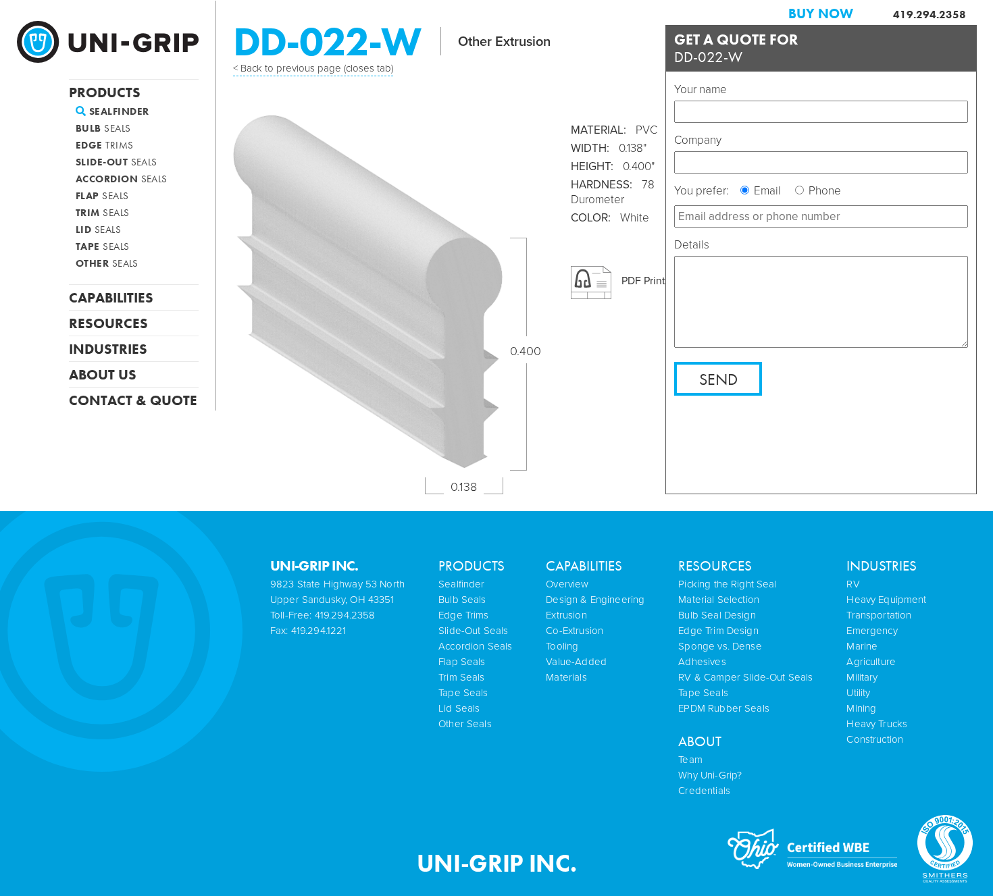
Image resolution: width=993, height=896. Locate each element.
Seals (103, 129)
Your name (700, 89)
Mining (861, 708)
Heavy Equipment (886, 600)
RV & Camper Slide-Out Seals (745, 677)
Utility (858, 693)
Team (690, 760)
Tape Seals (703, 693)
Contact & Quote (133, 399)
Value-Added (576, 662)
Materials (566, 677)
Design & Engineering (595, 600)
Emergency (871, 631)
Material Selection (718, 600)
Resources (108, 322)
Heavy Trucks (876, 724)
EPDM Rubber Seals (723, 708)
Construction (874, 739)
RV (852, 584)
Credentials (704, 791)
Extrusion (566, 615)
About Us (102, 373)
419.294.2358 (929, 14)
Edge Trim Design (718, 631)
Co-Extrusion (574, 631)
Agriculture (871, 662)
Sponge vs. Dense (719, 646)
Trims (105, 145)
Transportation (878, 615)
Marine (861, 646)
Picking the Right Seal (727, 584)
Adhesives (701, 662)
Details (691, 245)
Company (697, 140)
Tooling (562, 646)
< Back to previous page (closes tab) (313, 68)
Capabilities (111, 296)
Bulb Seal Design (716, 615)
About (699, 741)
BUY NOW (820, 13)
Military (861, 677)
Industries (108, 348)
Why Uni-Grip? (710, 775)
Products (105, 91)
